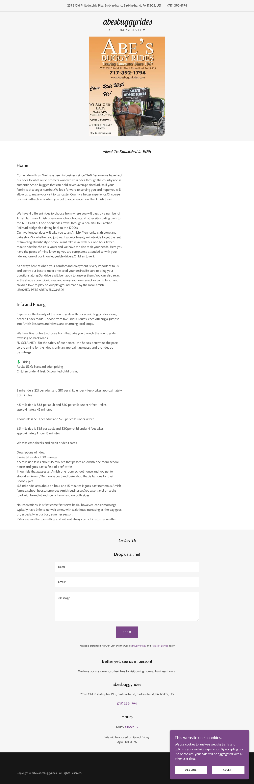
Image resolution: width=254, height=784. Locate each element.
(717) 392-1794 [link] (177, 5)
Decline (191, 769)
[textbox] (127, 567)
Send (127, 632)
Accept (228, 769)
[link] (127, 23)
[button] (136, 727)
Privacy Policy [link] (139, 645)
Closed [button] (130, 727)
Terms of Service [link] (159, 645)
